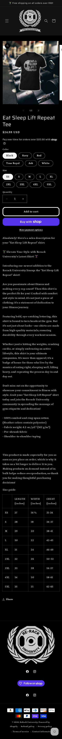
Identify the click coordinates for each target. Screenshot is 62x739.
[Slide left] (23, 110)
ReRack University (29, 722)
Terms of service (21, 732)
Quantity (7, 192)
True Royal (13, 163)
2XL (8, 184)
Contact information (42, 732)
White (46, 163)
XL (51, 176)
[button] (7, 21)
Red (39, 155)
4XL (35, 184)
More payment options (31, 230)
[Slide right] (38, 110)
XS (7, 176)
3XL (22, 184)
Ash (31, 163)
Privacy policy (45, 727)
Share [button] (9, 599)
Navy (25, 155)
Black (9, 155)
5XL (49, 184)
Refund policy (28, 727)
